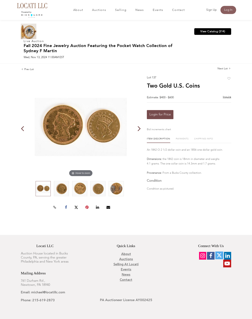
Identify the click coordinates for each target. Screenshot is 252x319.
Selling (120, 10)
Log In (228, 9)
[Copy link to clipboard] (55, 207)
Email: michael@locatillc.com (43, 292)
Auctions (99, 10)
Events (158, 10)
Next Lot (223, 68)
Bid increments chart (159, 129)
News (139, 10)
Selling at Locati (126, 264)
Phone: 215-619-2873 (38, 300)
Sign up (211, 9)
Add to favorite (229, 79)
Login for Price (160, 114)
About (78, 10)
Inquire (227, 97)
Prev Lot (29, 69)
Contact (178, 10)
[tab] (158, 140)
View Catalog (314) (212, 31)
